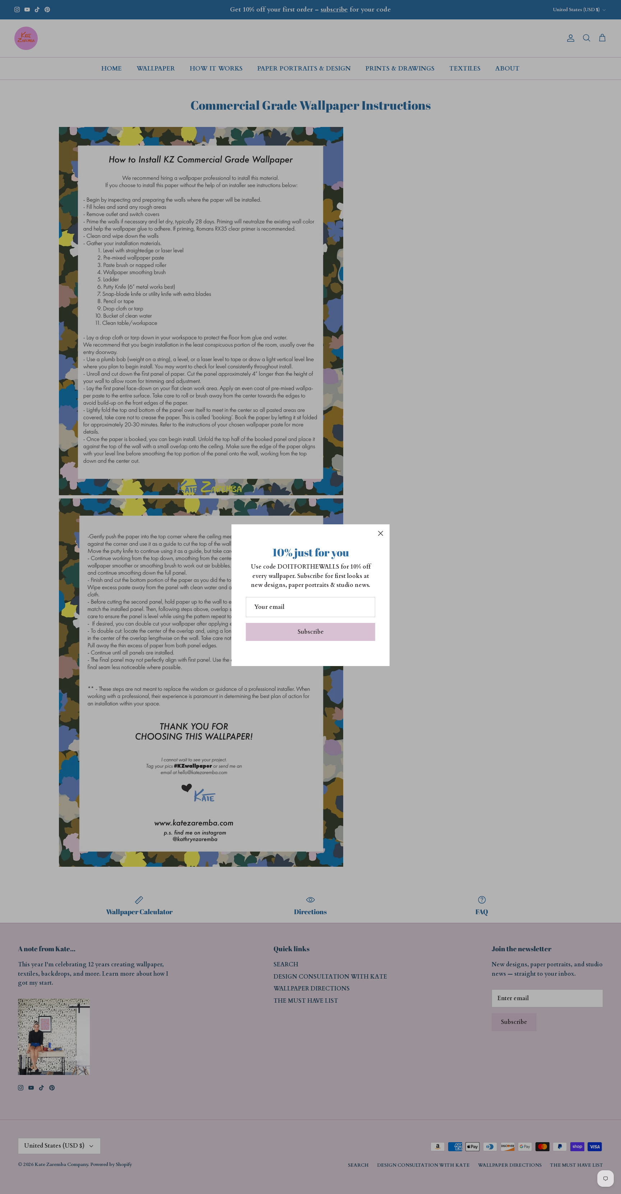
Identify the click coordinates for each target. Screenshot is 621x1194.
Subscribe (311, 632)
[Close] (380, 533)
